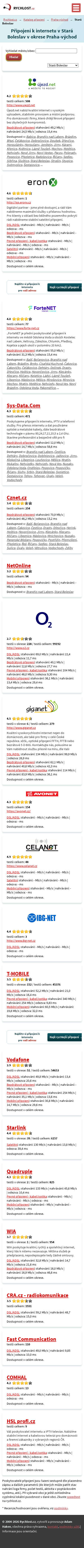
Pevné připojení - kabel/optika (27, 241)
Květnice (24, 149)
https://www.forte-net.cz (23, 328)
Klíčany (24, 376)
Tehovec (39, 476)
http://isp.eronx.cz (19, 202)
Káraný (66, 145)
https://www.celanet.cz (22, 866)
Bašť (29, 360)
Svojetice (62, 472)
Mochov (56, 149)
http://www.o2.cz (18, 648)
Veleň (58, 476)
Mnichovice (55, 536)
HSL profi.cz (21, 1421)
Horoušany (31, 145)
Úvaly (50, 476)
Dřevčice (67, 141)
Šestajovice (31, 165)
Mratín (23, 384)
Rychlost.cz (10, 19)
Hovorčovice (40, 372)
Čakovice (70, 364)
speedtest (73, 1497)
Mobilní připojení (18, 257)
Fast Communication (31, 1339)
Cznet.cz (17, 497)
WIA (11, 1231)
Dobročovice (39, 141)
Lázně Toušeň (41, 149)
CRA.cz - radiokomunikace (37, 1295)
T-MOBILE (18, 973)
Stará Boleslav (40, 161)
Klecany (12, 376)
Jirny (57, 145)
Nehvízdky (27, 464)
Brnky (34, 364)
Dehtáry (43, 368)
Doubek (55, 141)
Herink (70, 528)
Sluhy (21, 472)
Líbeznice (13, 380)
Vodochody (14, 480)
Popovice (13, 157)
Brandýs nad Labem (50, 137)
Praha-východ (59, 19)
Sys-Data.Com (23, 405)
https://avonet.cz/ (19, 811)
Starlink (16, 1127)
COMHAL (17, 1377)
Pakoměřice (48, 388)
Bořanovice (41, 360)
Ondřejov (33, 468)
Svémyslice (14, 165)
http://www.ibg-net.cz (21, 941)
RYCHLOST (23, 8)
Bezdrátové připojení (20, 127)
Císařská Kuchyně (51, 364)
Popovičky (62, 468)
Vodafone (18, 1059)
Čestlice (59, 452)
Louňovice (42, 460)
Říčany (57, 157)
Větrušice (40, 548)
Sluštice (23, 161)
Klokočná (13, 460)
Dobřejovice (46, 456)
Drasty (66, 368)
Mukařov (12, 464)
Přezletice (27, 157)
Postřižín (54, 540)
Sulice (11, 548)
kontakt (52, 1527)
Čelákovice (22, 141)
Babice (30, 137)
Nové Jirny (28, 153)
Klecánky (64, 372)
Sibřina (12, 161)
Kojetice (35, 376)
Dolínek (55, 368)
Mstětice (69, 149)
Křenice (12, 149)
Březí (10, 141)
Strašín (55, 161)
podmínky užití (69, 1527)
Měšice (40, 380)
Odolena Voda (28, 388)
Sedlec (67, 157)
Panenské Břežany (19, 540)
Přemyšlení (69, 540)
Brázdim (70, 137)
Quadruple (19, 1171)
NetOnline (19, 565)
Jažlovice (62, 456)
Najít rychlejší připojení (64, 287)
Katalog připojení (34, 19)
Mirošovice (53, 380)
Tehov (28, 476)
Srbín (30, 472)
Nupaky (67, 464)
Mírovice (68, 380)
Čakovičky (14, 368)
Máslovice (27, 380)
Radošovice (43, 157)
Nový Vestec (45, 153)
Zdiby (69, 548)
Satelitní (12, 249)
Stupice (67, 161)
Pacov (58, 153)
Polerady (70, 153)
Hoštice (25, 372)
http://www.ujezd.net (21, 105)
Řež (24, 544)
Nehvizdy (13, 153)
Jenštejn (46, 145)
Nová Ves (62, 384)
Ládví (46, 376)
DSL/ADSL (13, 225)
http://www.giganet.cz (21, 728)
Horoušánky (15, 145)
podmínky (61, 1508)
